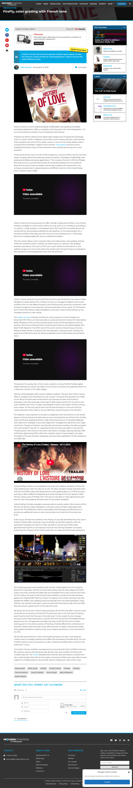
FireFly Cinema (55, 668)
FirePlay (67, 668)
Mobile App (40, 758)
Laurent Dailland (37, 672)
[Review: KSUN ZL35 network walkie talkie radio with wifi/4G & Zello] (98, 59)
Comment (82, 67)
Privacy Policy (63, 784)
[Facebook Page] (111, 740)
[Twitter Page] (116, 740)
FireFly (36, 655)
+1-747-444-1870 (11, 755)
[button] (129, 772)
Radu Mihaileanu (66, 672)
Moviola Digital (73, 768)
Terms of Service (51, 784)
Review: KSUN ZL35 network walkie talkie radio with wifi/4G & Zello (112, 61)
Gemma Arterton (21, 672)
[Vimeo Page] (128, 740)
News (45, 4)
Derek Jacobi (20, 668)
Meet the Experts (42, 765)
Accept (107, 782)
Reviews (93, 4)
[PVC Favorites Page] (124, 27)
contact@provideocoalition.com (18, 759)
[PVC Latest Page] (124, 76)
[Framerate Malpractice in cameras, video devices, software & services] (98, 117)
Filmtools (71, 755)
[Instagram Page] (120, 740)
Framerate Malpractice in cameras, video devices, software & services (111, 119)
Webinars (39, 768)
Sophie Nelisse (20, 676)
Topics (38, 762)
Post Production (70, 4)
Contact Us (40, 771)
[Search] (130, 4)
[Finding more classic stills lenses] (98, 67)
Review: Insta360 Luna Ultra (112, 51)
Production (55, 4)
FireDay (43, 668)
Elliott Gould (32, 668)
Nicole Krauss (52, 672)
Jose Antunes (26, 67)
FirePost (76, 668)
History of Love (23, 317)
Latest (38, 4)
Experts (102, 4)
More (110, 4)
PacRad (71, 758)
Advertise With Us (42, 755)
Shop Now (39, 43)
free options (61, 145)
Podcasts (84, 4)
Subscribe (122, 4)
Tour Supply (72, 762)
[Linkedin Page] (124, 740)
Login (84, 690)
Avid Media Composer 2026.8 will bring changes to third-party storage (113, 110)
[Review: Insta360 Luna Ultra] (98, 50)
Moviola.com (72, 765)
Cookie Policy (74, 784)
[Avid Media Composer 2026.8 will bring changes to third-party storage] (98, 108)
